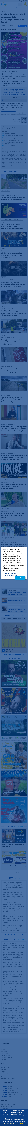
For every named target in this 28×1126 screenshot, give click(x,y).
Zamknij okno (20, 578)
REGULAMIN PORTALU (11, 573)
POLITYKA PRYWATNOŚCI (11, 575)
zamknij (22, 1123)
